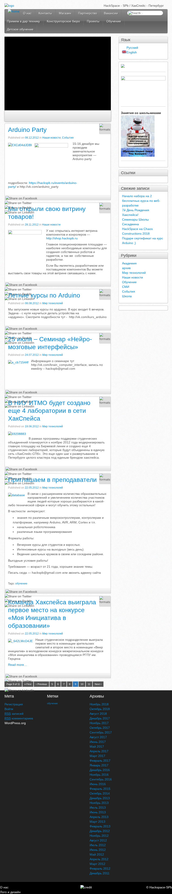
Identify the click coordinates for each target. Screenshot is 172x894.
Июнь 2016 (98, 784)
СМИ (125, 287)
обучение (21, 583)
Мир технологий (52, 303)
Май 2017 (97, 746)
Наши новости (51, 137)
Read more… (17, 664)
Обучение (113, 21)
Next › (98, 684)
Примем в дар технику (23, 21)
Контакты (45, 13)
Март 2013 (97, 821)
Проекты (93, 21)
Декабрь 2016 (100, 770)
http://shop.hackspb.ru (62, 238)
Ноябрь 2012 (99, 835)
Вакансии (111, 13)
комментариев (18, 718)
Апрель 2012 (99, 859)
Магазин (65, 13)
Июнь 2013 (98, 812)
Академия (129, 263)
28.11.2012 (32, 224)
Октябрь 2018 (100, 709)
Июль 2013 (98, 807)
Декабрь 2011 (100, 873)
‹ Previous (41, 684)
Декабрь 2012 (100, 831)
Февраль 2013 (100, 826)
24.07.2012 (32, 354)
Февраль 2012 (100, 868)
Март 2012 (97, 864)
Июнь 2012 (98, 850)
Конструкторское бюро (63, 21)
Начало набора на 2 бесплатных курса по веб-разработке (141, 200)
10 (82, 684)
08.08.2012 (32, 303)
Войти (8, 709)
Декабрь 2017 (100, 718)
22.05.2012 (32, 487)
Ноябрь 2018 (99, 704)
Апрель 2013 (99, 817)
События (68, 137)
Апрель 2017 (99, 751)
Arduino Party (27, 129)
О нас (27, 13)
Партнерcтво (87, 13)
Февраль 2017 (100, 760)
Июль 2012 (98, 845)
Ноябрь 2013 (99, 803)
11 (89, 684)
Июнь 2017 (98, 742)
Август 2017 (98, 737)
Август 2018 (98, 713)
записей (14, 713)
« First (27, 684)
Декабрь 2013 (100, 798)
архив (126, 268)
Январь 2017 (99, 765)
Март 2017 (97, 756)
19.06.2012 (32, 426)
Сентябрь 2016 (101, 779)
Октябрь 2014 (100, 793)
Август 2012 (98, 840)
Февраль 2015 (100, 789)
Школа (127, 296)
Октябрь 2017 (100, 728)
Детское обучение (20, 29)
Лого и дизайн (10, 892)
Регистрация (13, 704)
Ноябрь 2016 (99, 774)
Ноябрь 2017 (99, 723)
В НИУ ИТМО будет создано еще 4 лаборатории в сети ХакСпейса (49, 410)
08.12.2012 (32, 137)
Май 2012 (97, 854)
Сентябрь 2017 (101, 732)
